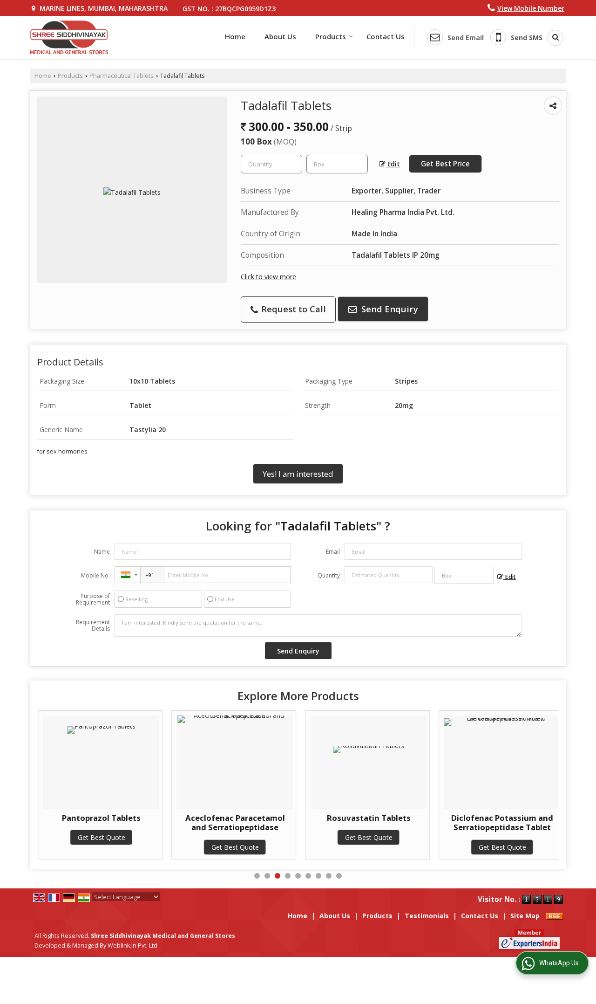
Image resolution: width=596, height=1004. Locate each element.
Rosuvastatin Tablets (369, 817)
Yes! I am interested (298, 473)
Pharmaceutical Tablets (121, 76)
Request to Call (292, 309)
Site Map (525, 915)
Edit (393, 163)
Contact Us (385, 36)
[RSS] (554, 915)
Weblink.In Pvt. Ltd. (133, 945)
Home (235, 36)
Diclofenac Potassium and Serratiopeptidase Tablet (502, 822)
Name (102, 552)
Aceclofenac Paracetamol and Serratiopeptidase (235, 822)
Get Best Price (445, 164)
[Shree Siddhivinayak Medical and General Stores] (69, 37)
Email (333, 552)
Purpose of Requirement (93, 599)
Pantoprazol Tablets (101, 817)
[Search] (552, 38)
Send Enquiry (388, 309)
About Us (280, 36)
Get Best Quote (101, 837)
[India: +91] (128, 574)
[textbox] (337, 164)
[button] (530, 8)
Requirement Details (93, 625)
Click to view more (268, 276)
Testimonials (427, 915)
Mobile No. (95, 575)
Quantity (329, 575)
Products (330, 36)
